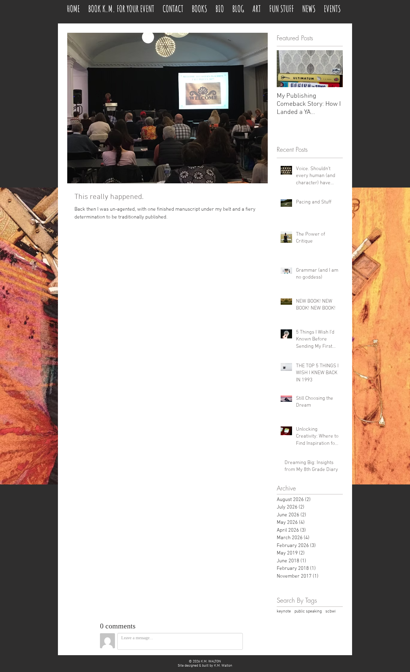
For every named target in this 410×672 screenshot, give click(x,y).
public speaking (308, 611)
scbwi (330, 611)
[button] (281, 6)
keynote (284, 611)
